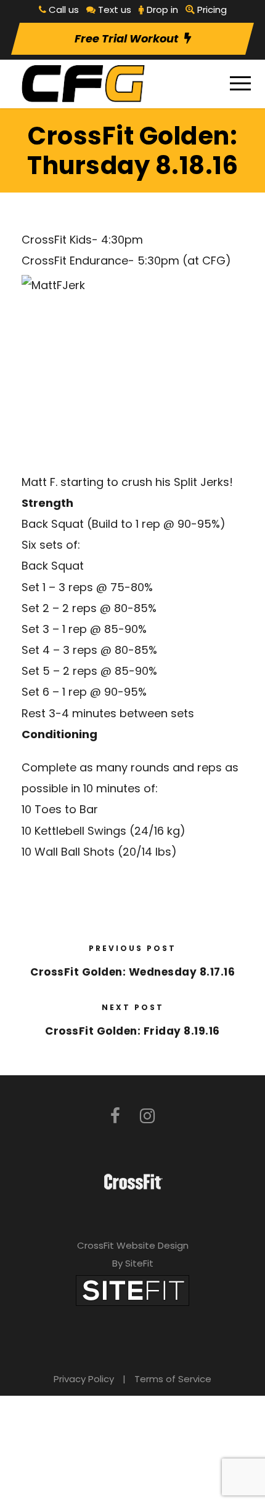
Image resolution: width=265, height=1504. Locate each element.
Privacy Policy (84, 1378)
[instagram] (147, 1116)
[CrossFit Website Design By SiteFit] (132, 1289)
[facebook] (115, 1116)
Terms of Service (172, 1378)
